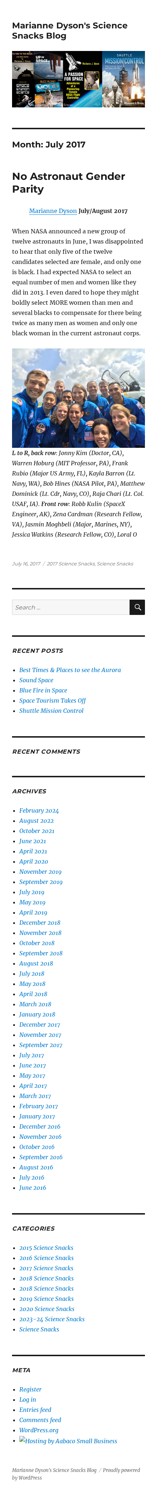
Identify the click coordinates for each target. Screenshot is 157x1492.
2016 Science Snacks (46, 1258)
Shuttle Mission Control (51, 710)
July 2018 (32, 973)
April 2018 (33, 994)
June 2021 (32, 841)
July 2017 (31, 1055)
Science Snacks (115, 564)
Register (30, 1389)
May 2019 (32, 902)
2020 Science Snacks (46, 1309)
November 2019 (40, 871)
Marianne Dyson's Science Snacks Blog (54, 1470)
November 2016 (40, 1136)
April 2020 (33, 861)
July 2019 (32, 892)
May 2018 (32, 983)
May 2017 (32, 1075)
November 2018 (40, 932)
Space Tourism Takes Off (52, 700)
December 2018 (40, 922)
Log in (27, 1399)
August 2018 (36, 963)
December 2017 (39, 1024)
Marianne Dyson (53, 210)
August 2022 (36, 820)
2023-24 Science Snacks (52, 1319)
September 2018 (41, 953)
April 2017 (33, 1085)
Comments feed (40, 1420)
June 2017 (32, 1065)
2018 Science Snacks (46, 1278)
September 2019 (41, 881)
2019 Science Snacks (46, 1298)
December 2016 (40, 1126)
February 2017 (38, 1106)
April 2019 (33, 912)
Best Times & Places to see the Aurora (70, 670)
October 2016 (37, 1146)
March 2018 (35, 1004)
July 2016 (32, 1177)
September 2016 (41, 1157)
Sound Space (36, 680)
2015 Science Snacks (46, 1247)
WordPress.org (38, 1430)
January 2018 (37, 1014)
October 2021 (36, 830)
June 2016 (32, 1187)
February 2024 (39, 810)
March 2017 (35, 1096)
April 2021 (33, 851)
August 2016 (36, 1167)
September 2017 (40, 1045)
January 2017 (37, 1116)
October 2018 (37, 943)
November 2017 (40, 1034)
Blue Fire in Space (43, 690)
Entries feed (35, 1409)
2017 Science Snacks (71, 564)
